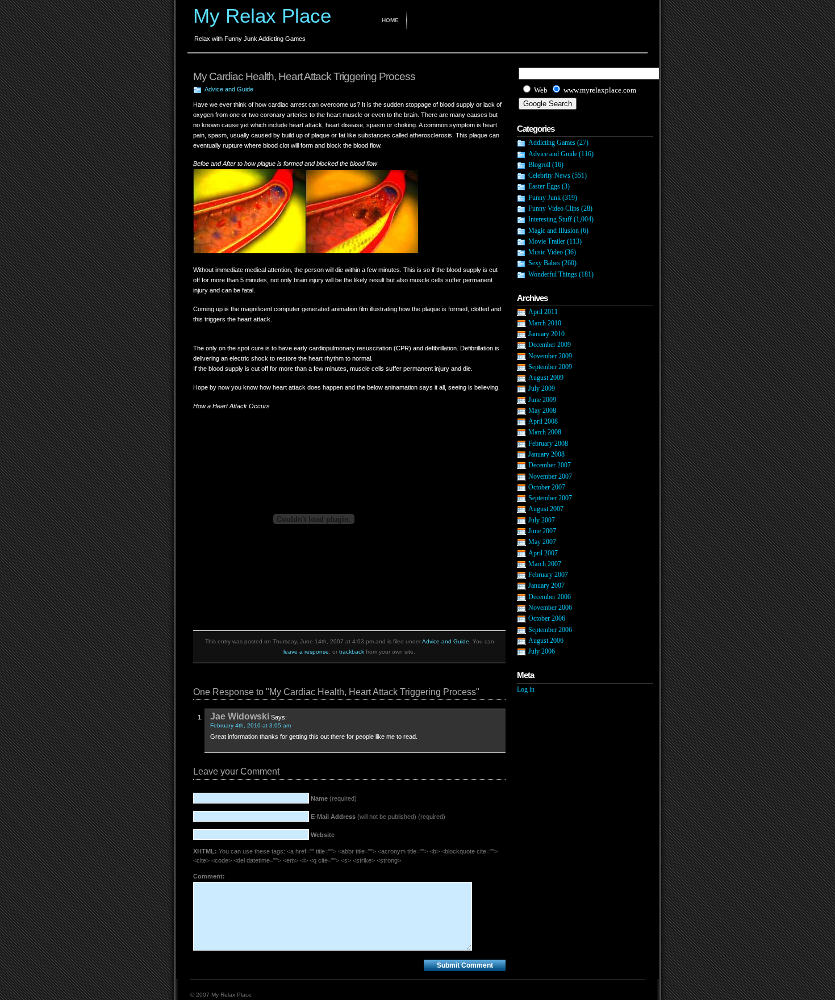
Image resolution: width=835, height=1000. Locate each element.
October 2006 (546, 618)
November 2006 (550, 608)
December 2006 (549, 597)
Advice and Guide (228, 89)
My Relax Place (262, 16)
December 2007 (549, 465)
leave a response (306, 651)
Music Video (545, 252)
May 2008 (542, 411)
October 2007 (546, 487)
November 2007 (550, 476)
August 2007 (545, 509)
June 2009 (542, 400)
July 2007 (541, 520)
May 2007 (542, 542)
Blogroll (539, 165)
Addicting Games (551, 143)
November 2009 (550, 356)
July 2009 (541, 388)
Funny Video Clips (553, 208)
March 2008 (544, 432)
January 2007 (546, 585)
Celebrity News (549, 175)
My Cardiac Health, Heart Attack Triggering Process (304, 76)
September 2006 (550, 630)
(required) (334, 798)
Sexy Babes (544, 263)
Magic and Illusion (553, 231)
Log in (526, 689)
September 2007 (550, 498)
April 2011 (543, 312)
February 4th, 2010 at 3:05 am (250, 725)
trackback (351, 651)
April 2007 (543, 553)
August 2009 (545, 378)
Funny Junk (544, 198)
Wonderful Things (552, 274)
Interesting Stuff (550, 219)
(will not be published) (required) (378, 816)
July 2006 (541, 651)
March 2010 (544, 323)
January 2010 (546, 334)
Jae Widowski (239, 716)
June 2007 (542, 531)
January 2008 (546, 454)
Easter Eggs (544, 186)
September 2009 (550, 367)
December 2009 (549, 345)
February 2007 (548, 575)
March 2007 (544, 564)
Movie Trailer (546, 241)
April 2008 (543, 421)
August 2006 (545, 641)
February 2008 (548, 443)
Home (390, 20)
